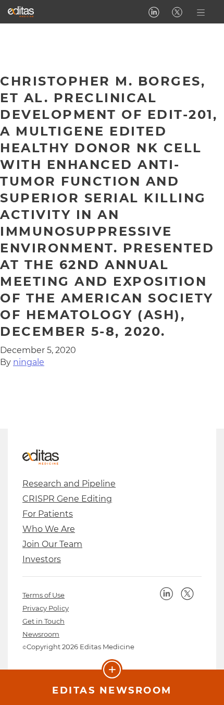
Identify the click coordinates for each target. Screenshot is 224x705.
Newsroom (40, 634)
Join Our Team (52, 544)
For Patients (47, 514)
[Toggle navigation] (201, 12)
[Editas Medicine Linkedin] (153, 12)
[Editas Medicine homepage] (21, 11)
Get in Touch (43, 621)
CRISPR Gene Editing (67, 499)
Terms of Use (43, 595)
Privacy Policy (45, 608)
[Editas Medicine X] (177, 12)
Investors (41, 559)
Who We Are (48, 529)
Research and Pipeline (69, 484)
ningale (28, 362)
